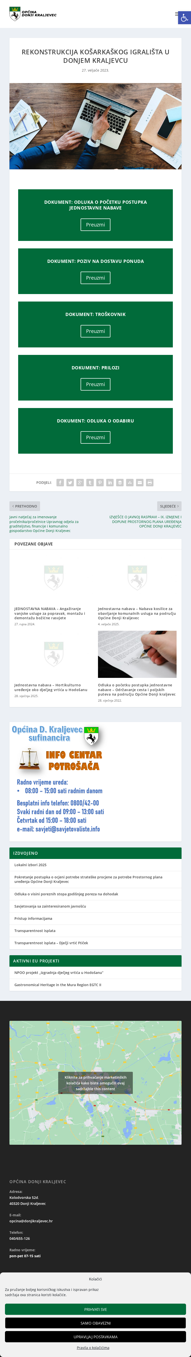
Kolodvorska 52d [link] (23, 1197)
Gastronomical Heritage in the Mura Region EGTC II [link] (57, 984)
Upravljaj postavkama (96, 1336)
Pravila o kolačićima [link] (93, 1347)
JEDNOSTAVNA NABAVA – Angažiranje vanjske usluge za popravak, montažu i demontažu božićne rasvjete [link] (49, 613)
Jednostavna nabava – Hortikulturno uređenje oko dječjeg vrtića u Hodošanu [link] (50, 687)
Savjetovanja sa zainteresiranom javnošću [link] (50, 906)
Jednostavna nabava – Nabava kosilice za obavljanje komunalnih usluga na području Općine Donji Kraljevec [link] (137, 613)
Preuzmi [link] (95, 224)
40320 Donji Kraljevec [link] (27, 1203)
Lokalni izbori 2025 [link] (30, 864)
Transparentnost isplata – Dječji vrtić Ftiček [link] (51, 942)
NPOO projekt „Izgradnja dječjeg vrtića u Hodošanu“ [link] (58, 972)
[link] (184, 17)
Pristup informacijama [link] (33, 918)
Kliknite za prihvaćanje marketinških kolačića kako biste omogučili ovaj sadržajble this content (96, 1083)
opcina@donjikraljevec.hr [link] (31, 1221)
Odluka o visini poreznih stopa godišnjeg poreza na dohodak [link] (66, 894)
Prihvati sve (95, 1309)
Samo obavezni (96, 1323)
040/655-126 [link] (19, 1238)
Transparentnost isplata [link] (34, 930)
